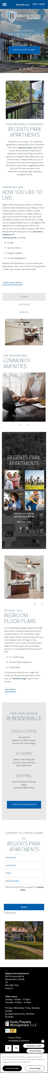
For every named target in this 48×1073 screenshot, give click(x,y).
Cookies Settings (35, 1068)
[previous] (20, 425)
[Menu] (4, 4)
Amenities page (19, 678)
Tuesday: (9, 1000)
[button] (38, 4)
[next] (27, 425)
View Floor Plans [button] (24, 50)
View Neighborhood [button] (24, 805)
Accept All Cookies (12, 1068)
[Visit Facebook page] (21, 528)
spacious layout (26, 147)
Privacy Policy (14, 1038)
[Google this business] (27, 528)
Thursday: (9, 1003)
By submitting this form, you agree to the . (25, 888)
